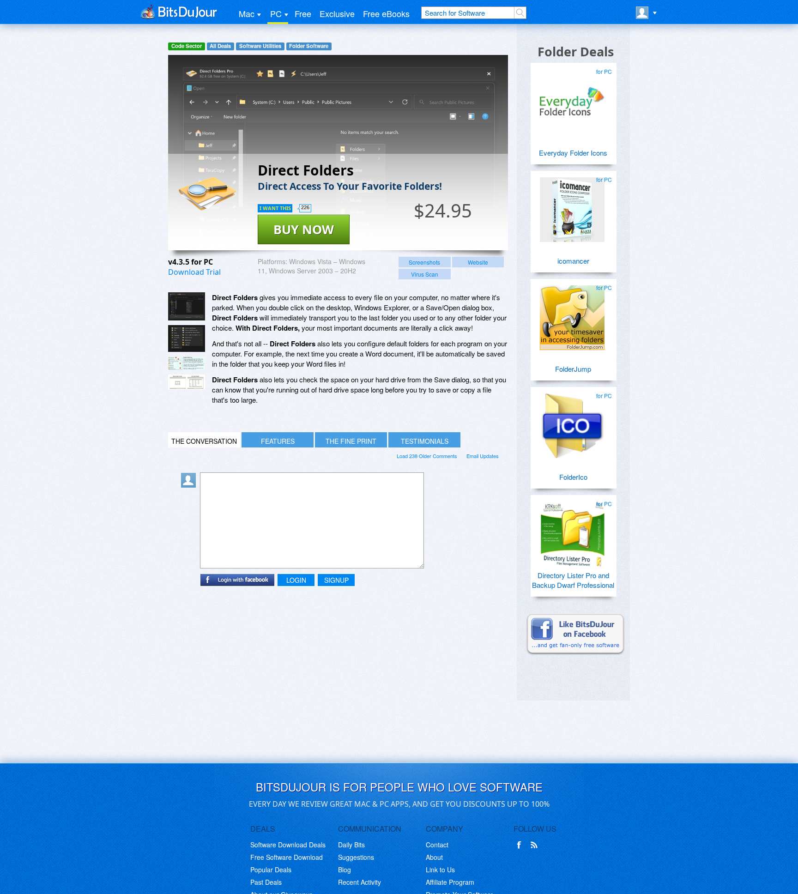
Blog (344, 869)
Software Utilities (260, 45)
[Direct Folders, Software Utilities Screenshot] (186, 382)
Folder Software (308, 45)
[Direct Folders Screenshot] (186, 306)
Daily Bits (351, 844)
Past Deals (266, 882)
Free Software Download (286, 857)
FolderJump (573, 369)
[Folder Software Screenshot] (186, 338)
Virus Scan (424, 274)
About (434, 857)
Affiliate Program (450, 882)
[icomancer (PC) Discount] (572, 206)
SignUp (336, 580)
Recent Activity (359, 882)
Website (478, 262)
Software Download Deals (288, 844)
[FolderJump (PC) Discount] (572, 314)
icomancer (573, 261)
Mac (246, 13)
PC (276, 13)
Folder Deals (576, 51)
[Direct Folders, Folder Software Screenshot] (186, 363)
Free (303, 13)
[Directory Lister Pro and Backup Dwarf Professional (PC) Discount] (572, 530)
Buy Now (303, 229)
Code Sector (186, 45)
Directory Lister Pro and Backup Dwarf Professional (573, 580)
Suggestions (356, 857)
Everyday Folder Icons (573, 152)
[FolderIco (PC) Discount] (572, 422)
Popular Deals (270, 869)
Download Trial (194, 272)
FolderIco (573, 477)
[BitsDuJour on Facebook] (521, 845)
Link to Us (440, 869)
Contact (437, 844)
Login (296, 580)
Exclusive (337, 13)
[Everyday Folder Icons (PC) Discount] (572, 98)
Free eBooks (386, 13)
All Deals (220, 45)
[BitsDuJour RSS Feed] (535, 845)
